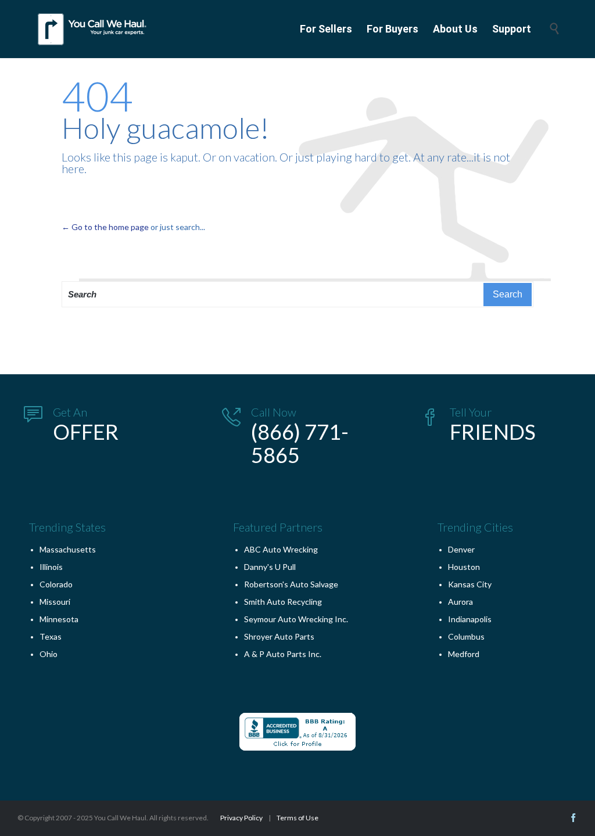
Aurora (460, 602)
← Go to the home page (105, 227)
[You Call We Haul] (93, 29)
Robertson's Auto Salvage (291, 584)
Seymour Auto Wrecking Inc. (296, 619)
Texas (51, 636)
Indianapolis (470, 619)
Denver (461, 549)
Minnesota (59, 619)
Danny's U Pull (270, 567)
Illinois (51, 567)
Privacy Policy (241, 817)
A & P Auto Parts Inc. (282, 654)
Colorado (56, 584)
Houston (464, 567)
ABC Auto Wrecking (281, 549)
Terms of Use (297, 817)
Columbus (466, 636)
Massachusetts (68, 549)
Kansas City (470, 584)
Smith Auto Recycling (283, 602)
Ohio (49, 654)
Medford (463, 654)
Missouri (55, 602)
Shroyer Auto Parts (279, 636)
